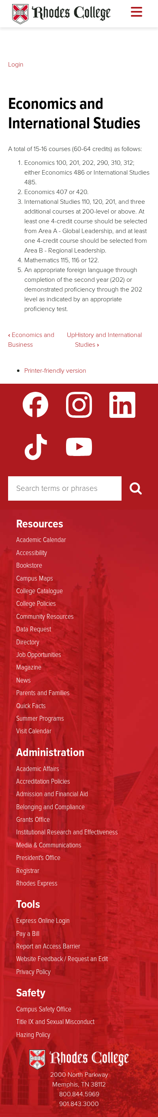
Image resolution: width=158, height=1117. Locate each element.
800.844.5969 (79, 1094)
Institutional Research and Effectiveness (67, 831)
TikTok (36, 447)
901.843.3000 (79, 1103)
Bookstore (29, 565)
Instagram (79, 405)
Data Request (33, 628)
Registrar (27, 870)
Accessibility (31, 552)
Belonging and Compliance (50, 806)
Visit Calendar (33, 730)
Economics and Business (31, 339)
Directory (27, 641)
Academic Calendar (41, 539)
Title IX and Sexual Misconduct (55, 1021)
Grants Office (33, 819)
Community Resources (45, 616)
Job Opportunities (38, 654)
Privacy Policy (33, 971)
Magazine (28, 667)
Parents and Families (43, 692)
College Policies (36, 603)
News (23, 680)
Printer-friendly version (55, 370)
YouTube (79, 447)
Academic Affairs (37, 768)
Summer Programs (40, 718)
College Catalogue (39, 590)
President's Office (38, 857)
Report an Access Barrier (48, 946)
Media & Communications (48, 844)
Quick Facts (31, 705)
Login (15, 64)
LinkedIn (122, 405)
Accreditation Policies (43, 781)
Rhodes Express (37, 883)
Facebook (36, 405)
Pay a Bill (27, 933)
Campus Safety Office (43, 1008)
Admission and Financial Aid (52, 793)
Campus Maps (34, 578)
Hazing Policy (33, 1034)
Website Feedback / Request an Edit (62, 958)
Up (71, 334)
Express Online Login (43, 920)
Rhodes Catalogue (61, 14)
